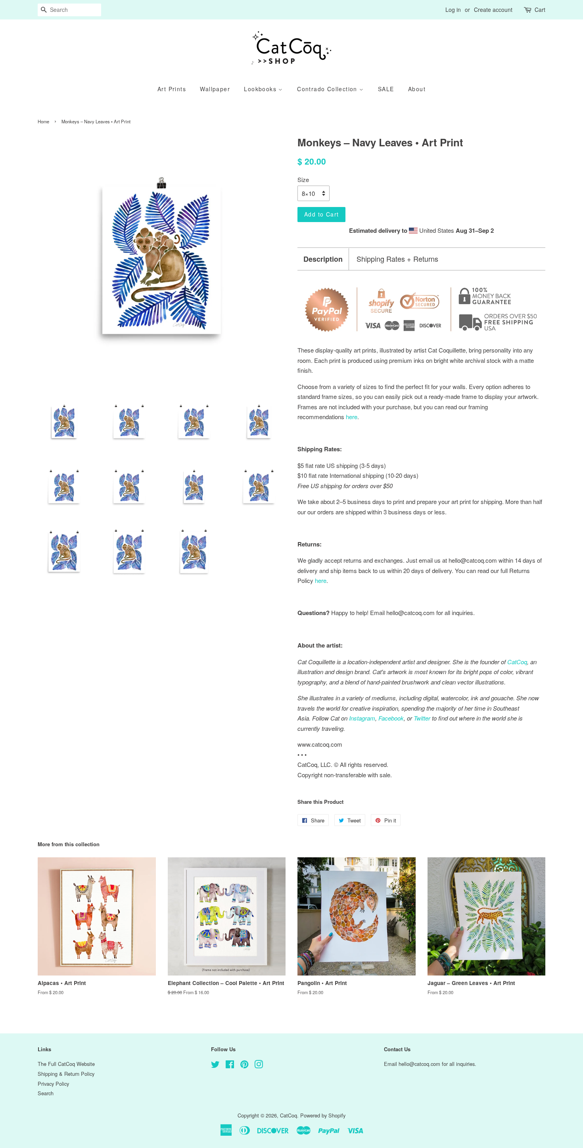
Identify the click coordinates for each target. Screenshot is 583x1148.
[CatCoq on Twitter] (215, 1065)
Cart (540, 9)
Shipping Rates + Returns (397, 259)
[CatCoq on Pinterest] (244, 1065)
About (417, 89)
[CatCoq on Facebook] (229, 1065)
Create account (493, 9)
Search (46, 1093)
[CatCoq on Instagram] (258, 1065)
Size (303, 179)
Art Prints (171, 89)
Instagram (362, 718)
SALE (386, 89)
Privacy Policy (53, 1083)
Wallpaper (215, 89)
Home (43, 121)
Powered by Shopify (322, 1115)
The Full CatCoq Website (66, 1064)
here (320, 580)
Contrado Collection (328, 89)
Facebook (391, 718)
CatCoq (288, 1115)
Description (323, 259)
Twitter (422, 718)
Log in (453, 9)
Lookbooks (261, 89)
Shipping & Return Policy (66, 1073)
